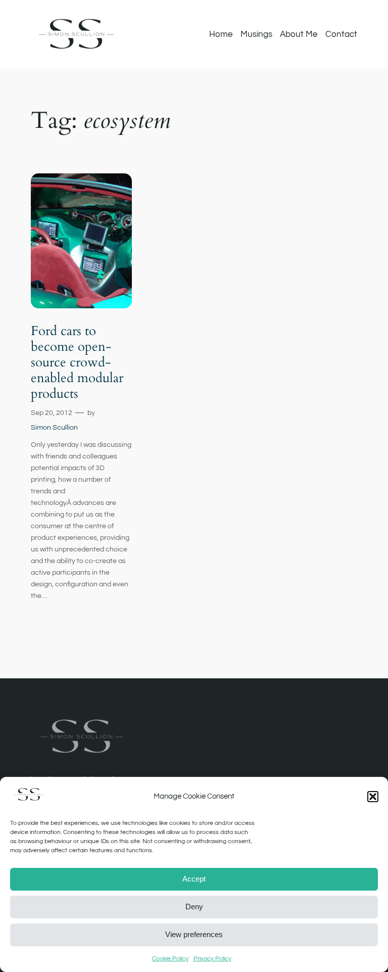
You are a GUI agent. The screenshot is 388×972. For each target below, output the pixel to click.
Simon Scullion (54, 427)
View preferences (194, 934)
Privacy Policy (212, 958)
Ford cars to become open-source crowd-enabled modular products (77, 362)
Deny (194, 906)
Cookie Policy (170, 958)
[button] (373, 797)
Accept (194, 878)
